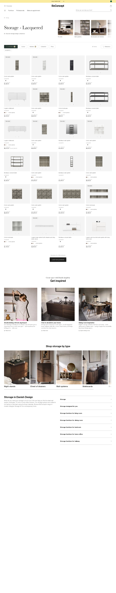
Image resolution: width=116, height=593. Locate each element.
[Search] (111, 10)
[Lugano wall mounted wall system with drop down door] (99, 226)
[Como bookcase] (72, 97)
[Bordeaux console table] (99, 65)
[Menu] (5, 10)
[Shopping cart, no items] (111, 6)
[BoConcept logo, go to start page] (58, 6)
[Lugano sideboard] (17, 97)
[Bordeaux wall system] (72, 129)
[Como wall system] (17, 65)
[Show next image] (100, 72)
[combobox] (94, 10)
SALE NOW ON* (56, 1)
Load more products (58, 259)
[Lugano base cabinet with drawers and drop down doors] (44, 226)
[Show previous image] (97, 72)
